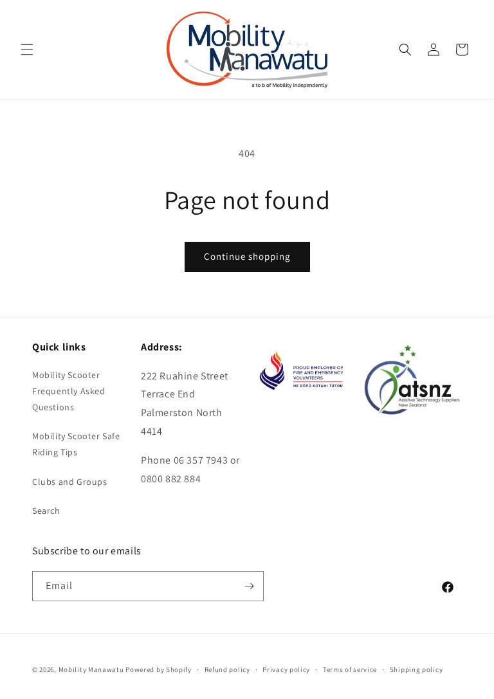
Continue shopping (247, 256)
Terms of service (350, 669)
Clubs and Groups (69, 481)
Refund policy (227, 669)
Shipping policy (416, 669)
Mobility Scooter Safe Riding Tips (76, 444)
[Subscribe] (249, 586)
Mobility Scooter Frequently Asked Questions (68, 391)
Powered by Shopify (158, 669)
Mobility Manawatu (91, 669)
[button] (27, 49)
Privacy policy (286, 669)
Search (46, 510)
